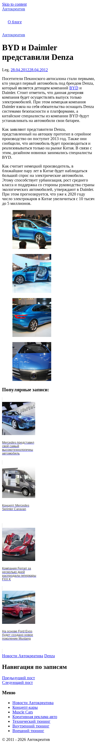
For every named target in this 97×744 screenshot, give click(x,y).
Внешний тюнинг (28, 730)
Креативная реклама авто (34, 716)
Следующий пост (17, 682)
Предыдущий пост (18, 678)
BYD (73, 88)
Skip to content (14, 4)
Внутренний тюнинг (30, 726)
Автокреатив (13, 9)
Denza (49, 656)
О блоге (15, 22)
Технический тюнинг (31, 721)
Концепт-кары (25, 707)
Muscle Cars (22, 712)
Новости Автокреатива (22, 656)
